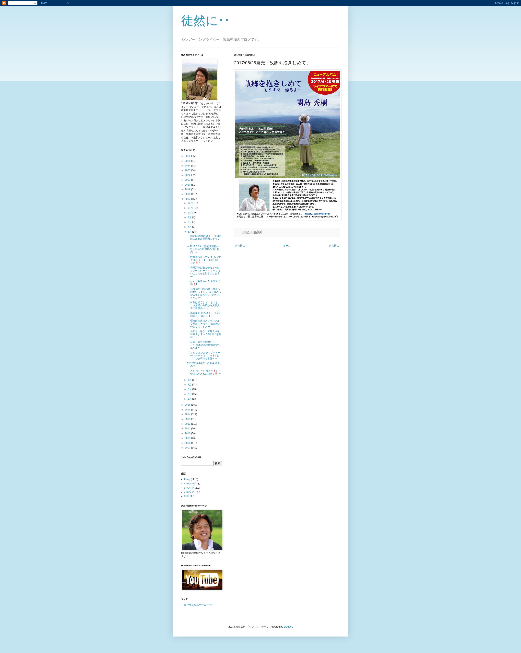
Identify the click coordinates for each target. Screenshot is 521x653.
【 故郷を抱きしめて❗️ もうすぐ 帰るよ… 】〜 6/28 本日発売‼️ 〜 (204, 260)
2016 (188, 404)
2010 (188, 433)
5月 (190, 379)
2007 (188, 447)
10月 (191, 212)
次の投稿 (240, 245)
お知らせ (189, 487)
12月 (191, 203)
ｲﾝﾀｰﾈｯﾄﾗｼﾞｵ (191, 483)
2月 (190, 394)
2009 (188, 438)
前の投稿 (334, 245)
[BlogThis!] (248, 232)
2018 (188, 194)
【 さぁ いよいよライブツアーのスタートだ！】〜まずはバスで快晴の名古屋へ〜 (203, 355)
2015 (188, 409)
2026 (188, 156)
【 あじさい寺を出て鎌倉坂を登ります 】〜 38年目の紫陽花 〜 (204, 334)
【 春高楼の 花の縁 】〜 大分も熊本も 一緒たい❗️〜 (204, 314)
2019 (188, 189)
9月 (190, 217)
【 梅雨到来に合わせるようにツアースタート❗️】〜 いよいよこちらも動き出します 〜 (204, 272)
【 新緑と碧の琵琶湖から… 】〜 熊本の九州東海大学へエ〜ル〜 (203, 345)
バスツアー (190, 492)
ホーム (287, 245)
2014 (188, 414)
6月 (190, 231)
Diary (187, 479)
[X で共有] (252, 232)
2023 (188, 170)
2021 (188, 179)
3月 (190, 389)
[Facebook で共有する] (256, 232)
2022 (188, 175)
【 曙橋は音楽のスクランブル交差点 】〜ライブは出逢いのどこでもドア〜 (203, 323)
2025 (188, 161)
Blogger (288, 626)
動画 (186, 496)
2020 (188, 184)
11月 (191, 208)
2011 (188, 428)
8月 (190, 222)
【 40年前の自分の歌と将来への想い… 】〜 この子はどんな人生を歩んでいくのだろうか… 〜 (204, 293)
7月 (190, 226)
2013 (188, 419)
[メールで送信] (244, 232)
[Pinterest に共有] (259, 232)
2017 (188, 199)
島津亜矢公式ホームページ (198, 604)
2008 (188, 443)
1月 (190, 398)
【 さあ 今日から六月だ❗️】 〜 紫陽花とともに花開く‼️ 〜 (204, 372)
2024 (188, 165)
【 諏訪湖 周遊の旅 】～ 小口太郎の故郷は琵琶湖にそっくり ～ (204, 238)
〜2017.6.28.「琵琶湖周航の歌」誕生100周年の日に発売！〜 (203, 249)
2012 (188, 423)
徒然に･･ (205, 20)
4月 (190, 384)
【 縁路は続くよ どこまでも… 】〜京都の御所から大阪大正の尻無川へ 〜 (203, 305)
